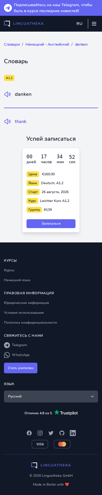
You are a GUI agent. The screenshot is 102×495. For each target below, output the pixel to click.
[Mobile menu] (94, 24)
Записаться (51, 223)
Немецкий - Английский (47, 44)
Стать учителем (20, 368)
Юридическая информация (26, 302)
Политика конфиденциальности (30, 322)
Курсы (9, 270)
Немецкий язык (17, 280)
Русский (15, 396)
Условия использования (24, 312)
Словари (12, 44)
